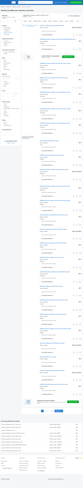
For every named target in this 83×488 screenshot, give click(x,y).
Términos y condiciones (24, 461)
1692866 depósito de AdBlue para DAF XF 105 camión (53, 243)
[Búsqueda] (19, 2)
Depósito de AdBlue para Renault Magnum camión (52, 343)
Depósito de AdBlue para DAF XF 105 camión (11, 424)
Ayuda (2, 463)
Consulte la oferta (73, 401)
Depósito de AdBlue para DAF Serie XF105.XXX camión (53, 229)
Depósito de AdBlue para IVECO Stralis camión (51, 286)
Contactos (3, 465)
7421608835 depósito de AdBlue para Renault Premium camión (55, 108)
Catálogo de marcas (23, 469)
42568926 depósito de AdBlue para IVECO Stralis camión (54, 77)
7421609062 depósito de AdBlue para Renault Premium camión (55, 63)
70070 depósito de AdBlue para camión (49, 140)
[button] (77, 35)
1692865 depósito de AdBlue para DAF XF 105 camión (53, 314)
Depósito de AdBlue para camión (48, 356)
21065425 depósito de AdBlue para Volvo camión (52, 155)
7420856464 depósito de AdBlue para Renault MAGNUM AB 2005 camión (57, 39)
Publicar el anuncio (68, 56)
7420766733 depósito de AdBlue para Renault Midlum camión (55, 123)
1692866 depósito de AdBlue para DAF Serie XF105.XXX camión (55, 328)
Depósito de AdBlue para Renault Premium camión (12, 441)
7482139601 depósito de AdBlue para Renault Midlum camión (55, 92)
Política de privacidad (23, 463)
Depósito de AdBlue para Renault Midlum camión (52, 25)
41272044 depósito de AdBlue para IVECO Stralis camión (54, 300)
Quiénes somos (4, 461)
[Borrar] (19, 19)
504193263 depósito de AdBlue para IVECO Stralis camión (54, 169)
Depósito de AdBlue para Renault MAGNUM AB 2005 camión (14, 444)
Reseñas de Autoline (23, 467)
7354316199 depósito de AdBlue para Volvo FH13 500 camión (55, 186)
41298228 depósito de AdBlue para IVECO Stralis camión (54, 384)
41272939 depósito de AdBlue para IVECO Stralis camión (54, 214)
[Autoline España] (5, 2)
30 (51, 411)
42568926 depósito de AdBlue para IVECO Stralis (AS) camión (55, 200)
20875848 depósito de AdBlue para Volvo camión (52, 257)
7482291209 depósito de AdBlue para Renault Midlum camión (55, 271)
